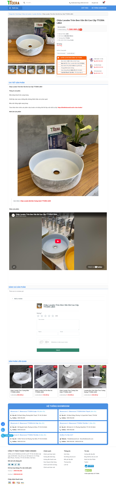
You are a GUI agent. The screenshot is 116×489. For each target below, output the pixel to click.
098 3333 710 (99, 73)
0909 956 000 (99, 61)
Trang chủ (11, 14)
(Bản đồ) (42, 411)
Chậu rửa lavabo (26, 14)
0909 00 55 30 (99, 67)
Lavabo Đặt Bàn (36, 14)
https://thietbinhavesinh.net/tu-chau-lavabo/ (70, 107)
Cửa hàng (18, 14)
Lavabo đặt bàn (70, 53)
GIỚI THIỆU (84, 8)
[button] (78, 2)
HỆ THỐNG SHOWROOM (99, 8)
